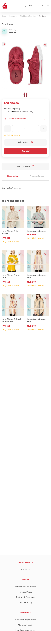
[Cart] (37, 6)
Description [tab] (12, 176)
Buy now (25, 151)
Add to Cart (24, 142)
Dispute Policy (25, 603)
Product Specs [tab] (37, 176)
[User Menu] (42, 6)
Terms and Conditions (25, 587)
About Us (25, 570)
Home (4, 16)
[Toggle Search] (24, 6)
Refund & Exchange (25, 597)
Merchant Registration (25, 620)
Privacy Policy (25, 592)
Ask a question (24, 166)
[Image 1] (25, 94)
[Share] (4, 44)
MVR (31, 6)
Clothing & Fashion (28, 16)
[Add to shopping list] (45, 45)
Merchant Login (25, 625)
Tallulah (12, 33)
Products (13, 16)
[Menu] (47, 6)
